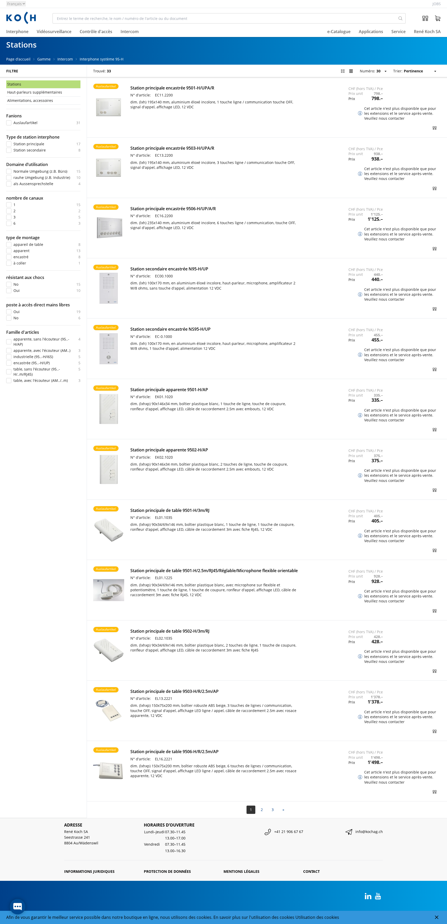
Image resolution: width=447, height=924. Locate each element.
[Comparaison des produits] (425, 18)
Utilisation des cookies (317, 917)
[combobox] (224, 18)
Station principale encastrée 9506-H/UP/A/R (173, 208)
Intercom (65, 59)
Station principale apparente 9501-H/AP (169, 389)
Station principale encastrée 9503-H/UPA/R (172, 148)
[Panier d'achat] (437, 18)
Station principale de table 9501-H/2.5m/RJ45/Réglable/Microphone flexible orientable (214, 570)
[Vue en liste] (351, 71)
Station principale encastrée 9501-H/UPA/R (172, 88)
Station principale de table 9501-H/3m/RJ (170, 510)
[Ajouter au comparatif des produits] (434, 128)
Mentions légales (241, 871)
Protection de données (167, 871)
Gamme (44, 59)
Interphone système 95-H (101, 59)
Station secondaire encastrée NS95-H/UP (170, 329)
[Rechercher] (401, 18)
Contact (311, 871)
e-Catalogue (339, 32)
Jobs (437, 3)
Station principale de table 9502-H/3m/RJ (170, 631)
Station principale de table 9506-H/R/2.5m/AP (174, 751)
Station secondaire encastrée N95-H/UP (169, 269)
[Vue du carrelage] (342, 71)
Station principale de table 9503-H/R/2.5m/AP (174, 691)
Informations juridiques (89, 871)
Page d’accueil (18, 59)
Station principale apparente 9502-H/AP (169, 450)
